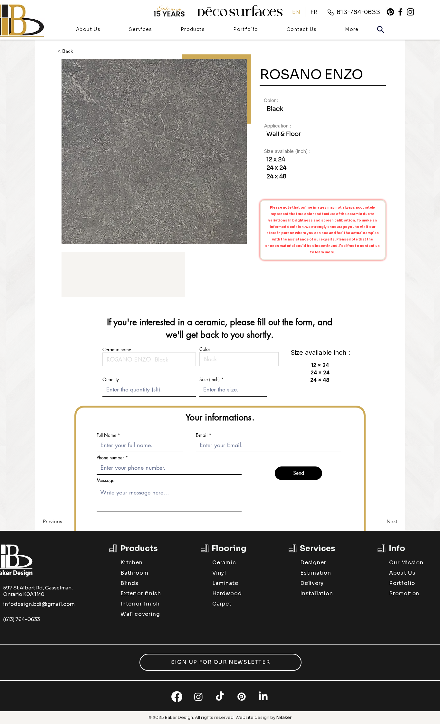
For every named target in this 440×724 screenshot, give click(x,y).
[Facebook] (176, 696)
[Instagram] (198, 696)
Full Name (106, 435)
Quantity (110, 379)
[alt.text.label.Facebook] (400, 12)
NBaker (284, 717)
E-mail (201, 435)
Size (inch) (209, 379)
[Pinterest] (390, 12)
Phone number (110, 458)
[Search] (380, 29)
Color (204, 349)
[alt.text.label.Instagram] (410, 12)
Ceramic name (116, 349)
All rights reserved (214, 717)
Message (105, 480)
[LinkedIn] (263, 696)
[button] (193, 29)
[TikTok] (220, 696)
